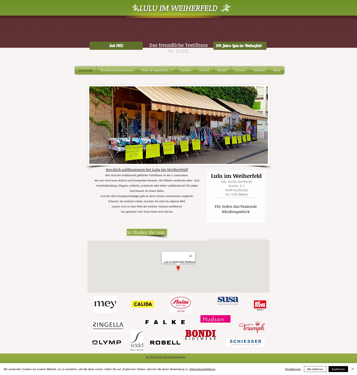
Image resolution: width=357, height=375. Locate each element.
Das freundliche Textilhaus (178, 45)
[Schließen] (352, 369)
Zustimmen (338, 369)
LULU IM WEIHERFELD (178, 7)
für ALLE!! (178, 51)
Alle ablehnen (315, 369)
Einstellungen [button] (293, 369)
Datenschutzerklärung (202, 369)
